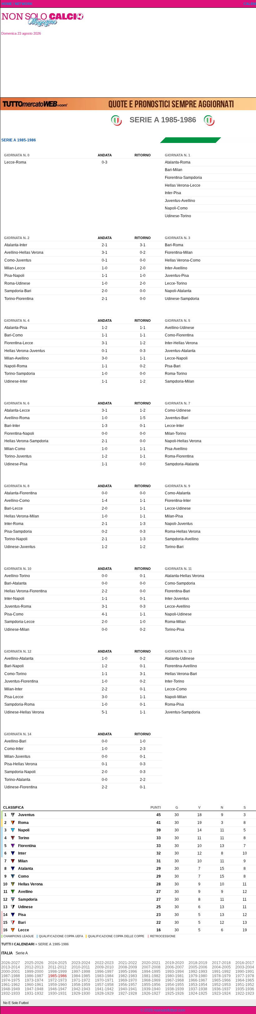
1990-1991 (244, 971)
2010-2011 (80, 967)
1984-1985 (80, 976)
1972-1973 (57, 980)
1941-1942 (104, 989)
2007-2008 (151, 967)
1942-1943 (80, 989)
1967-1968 (174, 980)
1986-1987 (34, 976)
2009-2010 (104, 967)
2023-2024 (80, 963)
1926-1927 (151, 993)
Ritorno (143, 155)
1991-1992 (221, 971)
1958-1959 (80, 984)
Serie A (22, 953)
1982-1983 (127, 976)
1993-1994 (174, 971)
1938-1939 (174, 989)
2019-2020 (174, 963)
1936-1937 (221, 989)
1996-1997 (104, 971)
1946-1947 (57, 989)
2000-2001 (10, 971)
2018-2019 (198, 963)
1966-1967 (198, 980)
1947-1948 (34, 989)
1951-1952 (244, 984)
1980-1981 (174, 976)
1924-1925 (198, 993)
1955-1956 (151, 984)
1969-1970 (127, 980)
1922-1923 (244, 993)
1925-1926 (174, 993)
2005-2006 (198, 967)
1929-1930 (80, 993)
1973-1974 (34, 980)
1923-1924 (221, 993)
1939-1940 (151, 989)
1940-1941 (127, 989)
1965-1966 (221, 980)
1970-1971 (104, 980)
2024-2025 (57, 963)
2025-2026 (34, 963)
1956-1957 (127, 984)
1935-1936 (244, 989)
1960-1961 (34, 984)
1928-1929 (104, 993)
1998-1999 (57, 971)
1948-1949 (10, 989)
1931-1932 (34, 993)
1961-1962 (10, 984)
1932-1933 (10, 993)
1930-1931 (57, 993)
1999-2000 (34, 971)
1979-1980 (198, 976)
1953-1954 (198, 984)
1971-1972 (80, 980)
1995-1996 (127, 971)
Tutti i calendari (17, 944)
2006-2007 (174, 967)
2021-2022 (127, 963)
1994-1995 (151, 971)
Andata (105, 155)
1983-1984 (104, 976)
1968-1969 (151, 980)
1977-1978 (244, 976)
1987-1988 (10, 976)
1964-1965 (244, 980)
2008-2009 (127, 967)
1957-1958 (104, 984)
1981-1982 (151, 976)
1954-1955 (174, 984)
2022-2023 (104, 963)
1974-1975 (10, 980)
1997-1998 (80, 971)
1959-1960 (57, 984)
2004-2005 (221, 967)
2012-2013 (34, 967)
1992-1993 (198, 971)
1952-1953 (221, 984)
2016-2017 (244, 963)
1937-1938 (198, 989)
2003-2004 (244, 967)
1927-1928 (127, 993)
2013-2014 (10, 967)
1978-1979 (221, 976)
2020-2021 (151, 963)
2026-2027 (10, 963)
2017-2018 (221, 963)
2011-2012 (57, 967)
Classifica (13, 807)
